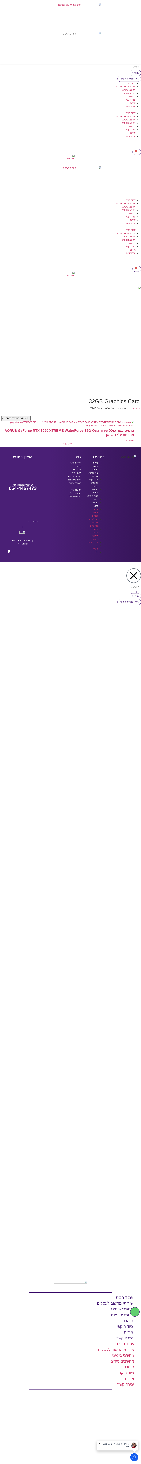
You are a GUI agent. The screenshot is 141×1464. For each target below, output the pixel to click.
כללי (96, 499)
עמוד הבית (130, 83)
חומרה (132, 96)
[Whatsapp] (121, 481)
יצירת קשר (130, 106)
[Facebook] (130, 473)
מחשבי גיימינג (128, 90)
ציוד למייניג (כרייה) (93, 474)
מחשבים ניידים (128, 93)
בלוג (96, 506)
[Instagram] (121, 473)
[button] (70, 109)
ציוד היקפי (130, 100)
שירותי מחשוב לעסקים (125, 86)
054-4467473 (23, 488)
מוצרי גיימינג (92, 496)
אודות (132, 103)
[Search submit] (138, 592)
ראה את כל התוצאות (129, 79)
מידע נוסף (67, 444)
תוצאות (135, 73)
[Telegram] (112, 473)
